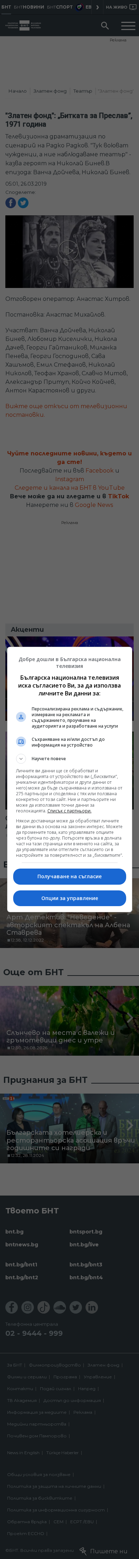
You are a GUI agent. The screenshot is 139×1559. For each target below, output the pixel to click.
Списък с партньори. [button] (69, 811)
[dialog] (69, 779)
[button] (69, 759)
